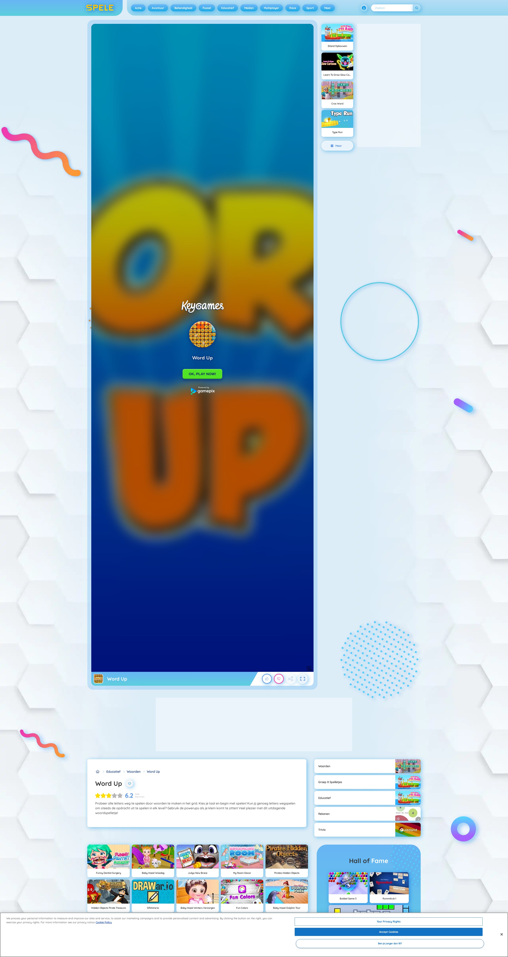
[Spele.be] (97, 771)
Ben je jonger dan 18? (390, 943)
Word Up (153, 772)
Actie (138, 8)
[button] (364, 8)
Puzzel (207, 8)
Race (292, 8)
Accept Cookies (388, 931)
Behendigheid (183, 8)
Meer (327, 8)
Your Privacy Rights (388, 921)
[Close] (501, 934)
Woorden (133, 772)
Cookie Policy (104, 922)
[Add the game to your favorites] (129, 783)
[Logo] (100, 8)
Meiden (249, 8)
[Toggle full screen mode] (303, 679)
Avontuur (158, 8)
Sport (310, 8)
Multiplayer (271, 8)
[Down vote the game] (279, 679)
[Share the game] (291, 679)
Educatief (227, 8)
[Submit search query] (417, 7)
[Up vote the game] (267, 679)
